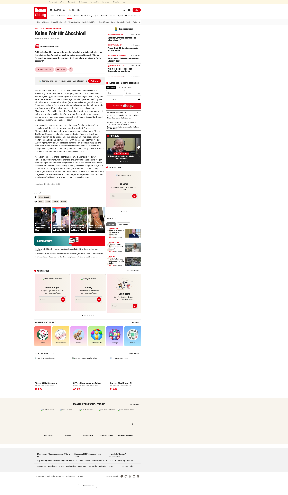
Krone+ (52, 16)
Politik (76, 16)
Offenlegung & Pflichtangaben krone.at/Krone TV (53, 455)
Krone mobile (94, 2)
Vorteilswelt (53, 2)
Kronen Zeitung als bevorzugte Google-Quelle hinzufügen (70, 81)
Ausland (112, 16)
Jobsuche (116, 2)
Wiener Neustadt (44, 197)
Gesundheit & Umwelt (123, 22)
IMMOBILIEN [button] (111, 87)
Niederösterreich (41, 38)
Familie (63, 201)
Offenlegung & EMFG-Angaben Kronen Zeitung (87, 455)
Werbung (121, 461)
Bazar (124, 2)
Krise (40, 201)
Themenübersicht (97, 254)
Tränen (48, 201)
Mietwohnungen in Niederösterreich (123, 118)
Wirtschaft (45, 22)
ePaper (62, 2)
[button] (131, 16)
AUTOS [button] (124, 87)
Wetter (135, 22)
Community (71, 2)
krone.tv (137, 16)
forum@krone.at (89, 257)
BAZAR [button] (130, 87)
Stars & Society (86, 16)
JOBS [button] (118, 87)
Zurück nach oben (88, 486)
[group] (42, 220)
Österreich (61, 16)
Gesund (104, 16)
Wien (69, 16)
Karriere (130, 461)
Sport (96, 16)
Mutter (56, 201)
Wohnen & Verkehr (74, 22)
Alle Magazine (134, 404)
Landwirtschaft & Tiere (89, 22)
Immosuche (105, 2)
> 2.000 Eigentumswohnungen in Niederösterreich (123, 115)
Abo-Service (41, 466)
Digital (120, 16)
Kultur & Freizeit (104, 22)
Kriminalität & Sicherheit (58, 22)
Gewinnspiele (83, 2)
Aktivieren (94, 81)
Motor (127, 16)
